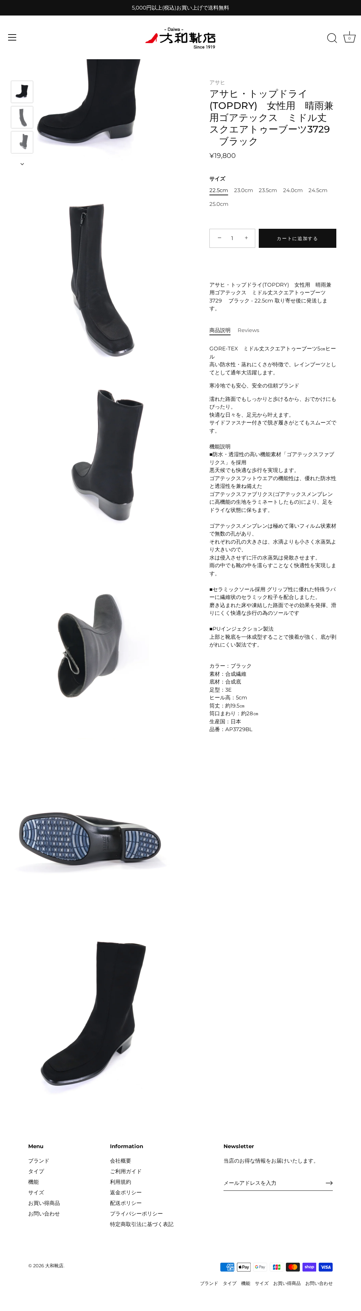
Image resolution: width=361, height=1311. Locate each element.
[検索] (332, 38)
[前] (22, 70)
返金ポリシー (126, 1192)
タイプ (36, 1171)
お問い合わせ (44, 1213)
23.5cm (268, 190)
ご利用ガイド (126, 1171)
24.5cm (318, 190)
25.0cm (218, 204)
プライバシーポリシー (136, 1213)
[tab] (223, 330)
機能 (33, 1181)
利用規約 (120, 1181)
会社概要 (120, 1160)
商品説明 (220, 330)
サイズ (217, 179)
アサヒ (217, 82)
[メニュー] (12, 37)
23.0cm (243, 190)
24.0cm (293, 190)
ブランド (38, 1160)
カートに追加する (297, 238)
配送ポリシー (126, 1203)
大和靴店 (54, 1265)
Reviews (248, 330)
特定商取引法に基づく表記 (141, 1224)
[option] (22, 93)
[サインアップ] (329, 1183)
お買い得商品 (44, 1203)
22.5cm (218, 190)
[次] (22, 164)
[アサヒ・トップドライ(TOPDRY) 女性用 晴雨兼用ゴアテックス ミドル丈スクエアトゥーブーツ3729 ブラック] (22, 92)
